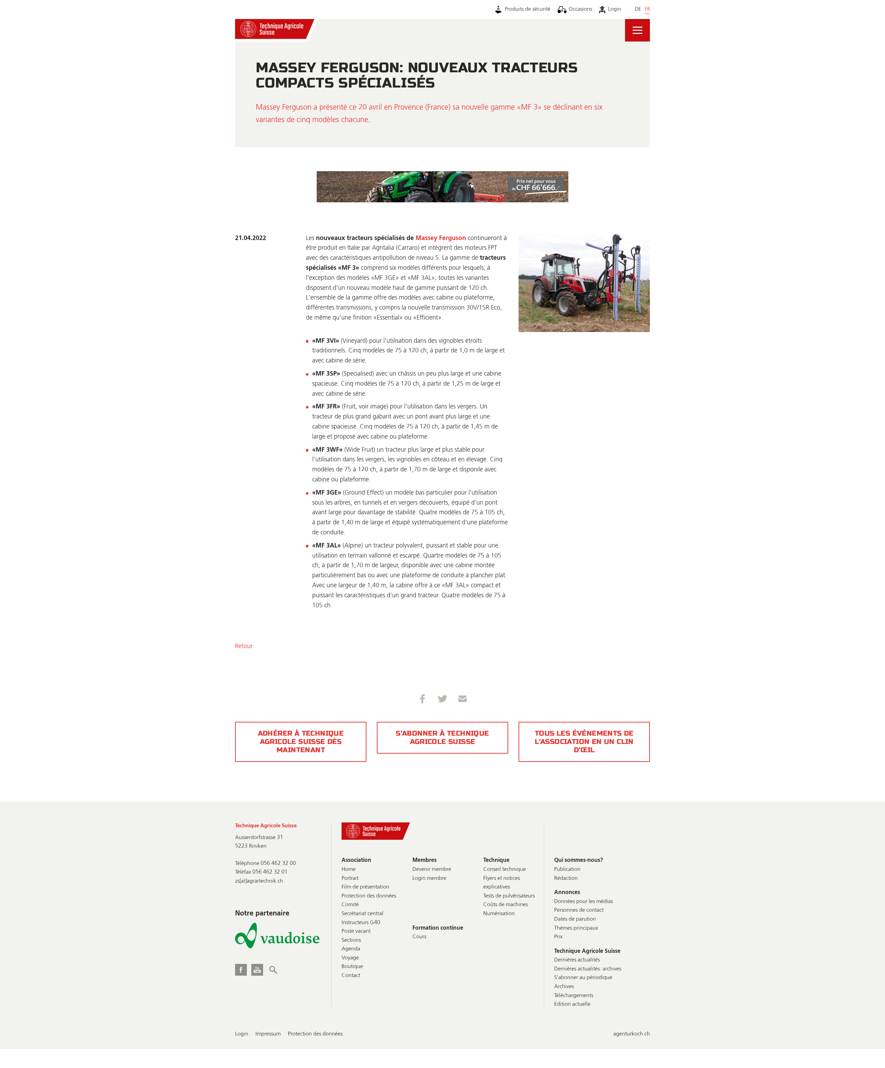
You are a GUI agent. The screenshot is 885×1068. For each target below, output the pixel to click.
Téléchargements (573, 995)
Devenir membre (431, 869)
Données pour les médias (583, 901)
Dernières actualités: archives (587, 969)
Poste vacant (356, 931)
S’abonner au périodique (583, 977)
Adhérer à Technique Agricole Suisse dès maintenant (301, 741)
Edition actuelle (572, 1004)
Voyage (350, 958)
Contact (351, 975)
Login (614, 9)
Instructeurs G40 (361, 923)
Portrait (350, 878)
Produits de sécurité (527, 9)
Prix (558, 937)
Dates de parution (575, 919)
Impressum (268, 1034)
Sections (351, 940)
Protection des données (369, 896)
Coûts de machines (505, 905)
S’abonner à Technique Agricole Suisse (442, 737)
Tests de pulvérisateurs (509, 896)
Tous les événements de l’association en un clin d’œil (584, 741)
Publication (567, 869)
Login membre (429, 878)
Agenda (351, 949)
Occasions (580, 9)
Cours (419, 937)
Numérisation (499, 914)
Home (349, 869)
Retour (244, 646)
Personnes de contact (579, 910)
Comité (350, 905)
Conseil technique (504, 869)
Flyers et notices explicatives (501, 883)
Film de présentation (365, 887)
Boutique (352, 966)
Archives (564, 986)
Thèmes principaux (576, 928)
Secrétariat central (362, 914)
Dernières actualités (577, 960)
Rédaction (566, 878)
